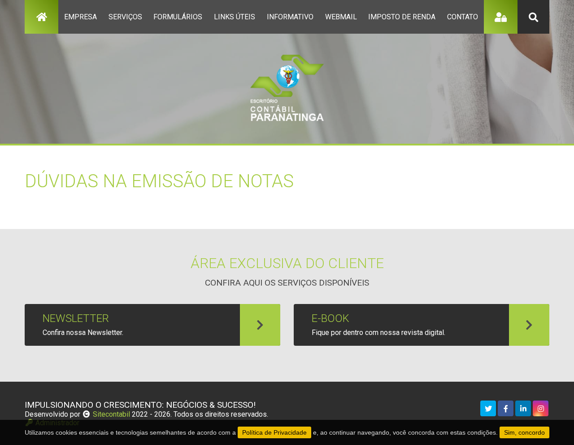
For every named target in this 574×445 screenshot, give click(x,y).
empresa (80, 17)
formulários (177, 17)
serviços (125, 17)
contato (462, 17)
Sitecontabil (111, 414)
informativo (290, 17)
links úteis (234, 17)
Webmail (341, 17)
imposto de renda (401, 17)
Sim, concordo (524, 432)
